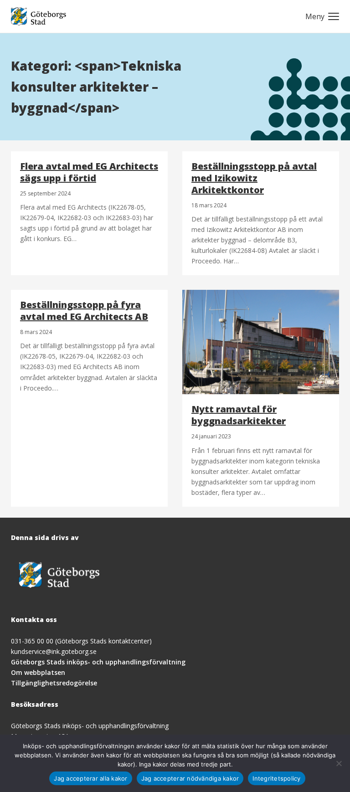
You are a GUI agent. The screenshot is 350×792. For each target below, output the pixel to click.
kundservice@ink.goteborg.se (54, 651)
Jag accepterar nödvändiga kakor (190, 778)
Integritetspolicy (276, 778)
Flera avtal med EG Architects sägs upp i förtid (89, 172)
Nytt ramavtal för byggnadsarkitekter (238, 415)
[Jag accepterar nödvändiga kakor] (338, 763)
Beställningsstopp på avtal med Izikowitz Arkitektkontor (254, 178)
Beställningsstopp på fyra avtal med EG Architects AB (84, 310)
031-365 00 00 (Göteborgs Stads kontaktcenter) (81, 641)
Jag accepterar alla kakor (90, 778)
